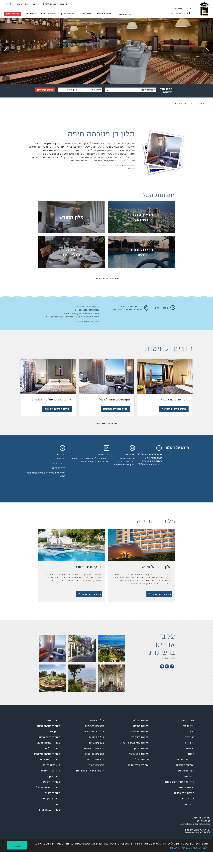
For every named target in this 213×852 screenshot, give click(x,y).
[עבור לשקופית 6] (94, 65)
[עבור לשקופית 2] (114, 65)
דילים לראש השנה (94, 731)
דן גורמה (189, 737)
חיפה (195, 103)
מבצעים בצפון (96, 765)
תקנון (191, 754)
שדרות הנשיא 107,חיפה (179, 13)
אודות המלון (125, 14)
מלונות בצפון (141, 748)
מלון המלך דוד (52, 776)
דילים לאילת (97, 720)
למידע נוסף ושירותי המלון (107, 278)
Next (5, 53)
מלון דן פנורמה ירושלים (47, 787)
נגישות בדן (188, 726)
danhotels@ (168, 658)
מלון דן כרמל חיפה (49, 737)
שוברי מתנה (187, 798)
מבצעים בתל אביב (94, 759)
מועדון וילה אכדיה (184, 793)
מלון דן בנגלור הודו (49, 809)
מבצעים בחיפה (96, 742)
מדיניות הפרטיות (184, 759)
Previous (207, 53)
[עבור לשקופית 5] (99, 65)
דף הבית (63, 4)
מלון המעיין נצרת (50, 798)
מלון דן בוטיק (52, 793)
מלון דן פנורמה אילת (48, 726)
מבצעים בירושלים (94, 748)
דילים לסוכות (96, 737)
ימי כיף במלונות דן (138, 765)
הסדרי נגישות (22, 4)
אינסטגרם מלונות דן (167, 666)
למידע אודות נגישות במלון (88, 322)
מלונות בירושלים (139, 731)
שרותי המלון (86, 14)
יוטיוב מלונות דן (162, 666)
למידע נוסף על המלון (159, 593)
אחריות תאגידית (185, 765)
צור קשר (35, 4)
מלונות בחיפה (141, 726)
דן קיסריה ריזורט (50, 770)
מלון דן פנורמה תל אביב (47, 754)
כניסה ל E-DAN (49, 4)
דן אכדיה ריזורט (51, 765)
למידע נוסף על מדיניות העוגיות (188, 847)
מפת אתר (189, 776)
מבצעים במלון (12, 14)
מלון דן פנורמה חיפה (48, 742)
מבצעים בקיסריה (94, 754)
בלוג (192, 731)
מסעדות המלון (67, 14)
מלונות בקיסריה (140, 737)
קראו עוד (131, 169)
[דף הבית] (204, 9)
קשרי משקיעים (185, 770)
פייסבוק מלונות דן (172, 666)
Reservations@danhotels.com (78, 313)
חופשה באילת (141, 759)
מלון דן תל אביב (51, 748)
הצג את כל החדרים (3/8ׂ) (106, 424)
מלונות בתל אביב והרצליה (134, 742)
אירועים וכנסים (48, 14)
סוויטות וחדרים (104, 14)
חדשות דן (189, 742)
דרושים (190, 748)
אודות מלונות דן (185, 720)
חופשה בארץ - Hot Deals (90, 770)
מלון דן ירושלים (51, 781)
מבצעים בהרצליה (94, 726)
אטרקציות (31, 14)
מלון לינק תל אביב (50, 759)
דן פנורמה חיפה (181, 8)
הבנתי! (16, 845)
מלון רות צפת (52, 804)
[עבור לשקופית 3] (109, 65)
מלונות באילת (141, 720)
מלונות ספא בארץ (139, 754)
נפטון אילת (54, 731)
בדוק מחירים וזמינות (174, 408)
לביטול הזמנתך (186, 787)
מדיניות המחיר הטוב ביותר (179, 781)
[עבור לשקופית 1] (119, 65)
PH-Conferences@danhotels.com (61, 317)
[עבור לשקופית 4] (104, 65)
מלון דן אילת (53, 720)
